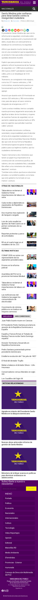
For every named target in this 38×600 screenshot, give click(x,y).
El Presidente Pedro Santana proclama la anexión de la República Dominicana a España (18, 327)
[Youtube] (15, 30)
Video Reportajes (12, 533)
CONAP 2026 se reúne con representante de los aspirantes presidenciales (13, 257)
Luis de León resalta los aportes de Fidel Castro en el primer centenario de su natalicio (13, 224)
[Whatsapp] (12, 30)
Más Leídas (7, 316)
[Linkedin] (27, 30)
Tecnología (9, 528)
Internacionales (11, 518)
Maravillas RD (10, 548)
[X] (3, 30)
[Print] (18, 30)
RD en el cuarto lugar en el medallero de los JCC (12, 243)
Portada (8, 498)
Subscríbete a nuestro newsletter (13, 482)
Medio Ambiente (12, 553)
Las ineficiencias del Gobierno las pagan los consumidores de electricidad (11, 298)
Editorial (8, 543)
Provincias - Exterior (13, 562)
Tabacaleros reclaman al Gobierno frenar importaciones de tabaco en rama (13, 193)
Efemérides (10, 558)
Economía (9, 508)
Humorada (9, 567)
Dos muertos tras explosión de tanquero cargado (13, 214)
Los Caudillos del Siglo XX (12, 378)
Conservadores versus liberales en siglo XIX (18, 373)
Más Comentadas (22, 316)
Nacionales (16, 21)
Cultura (8, 523)
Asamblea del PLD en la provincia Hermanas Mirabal (13, 275)
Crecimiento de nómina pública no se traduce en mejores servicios (12, 309)
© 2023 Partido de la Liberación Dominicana (15, 596)
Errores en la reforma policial (10, 266)
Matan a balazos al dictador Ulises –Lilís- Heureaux (18, 366)
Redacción (7, 21)
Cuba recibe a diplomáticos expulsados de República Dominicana (13, 205)
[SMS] (24, 30)
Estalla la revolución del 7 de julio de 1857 (19, 356)
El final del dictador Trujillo (12, 361)
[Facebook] (6, 30)
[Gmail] (21, 30)
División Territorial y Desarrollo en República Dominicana (15, 344)
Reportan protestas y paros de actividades (13, 235)
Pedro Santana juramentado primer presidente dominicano (16, 350)
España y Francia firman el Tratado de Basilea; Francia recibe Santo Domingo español (17, 336)
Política (8, 503)
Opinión (8, 538)
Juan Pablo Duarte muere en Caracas (17, 320)
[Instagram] (9, 30)
